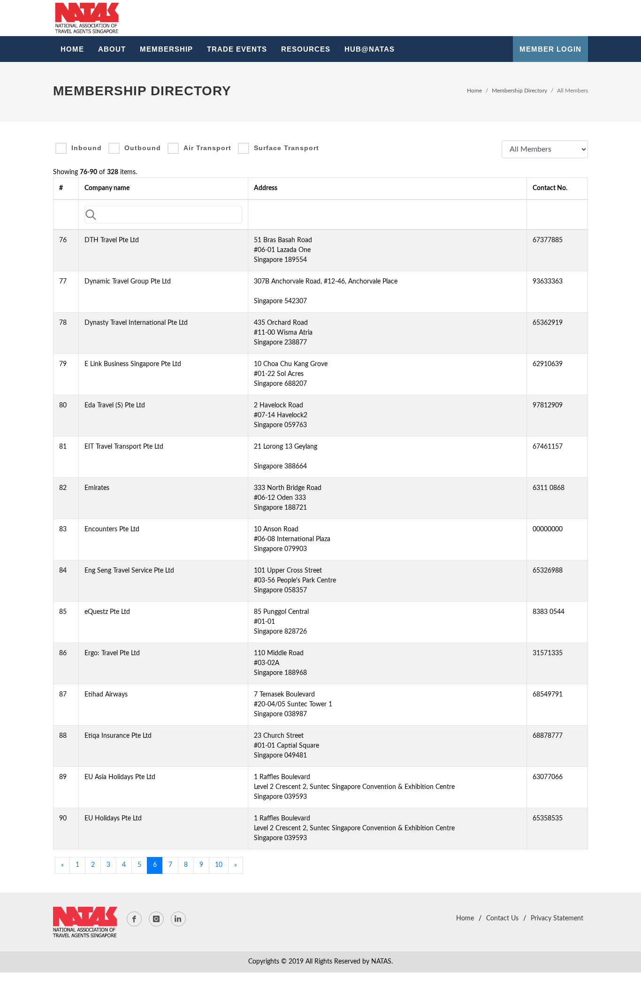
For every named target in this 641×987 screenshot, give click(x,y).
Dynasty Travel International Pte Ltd (136, 323)
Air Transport (207, 148)
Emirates (96, 488)
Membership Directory (519, 90)
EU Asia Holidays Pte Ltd (119, 777)
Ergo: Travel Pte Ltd (112, 653)
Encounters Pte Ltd (111, 529)
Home (474, 90)
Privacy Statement (557, 918)
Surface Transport (286, 148)
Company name (107, 188)
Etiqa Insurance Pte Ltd (118, 736)
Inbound (86, 148)
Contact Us (502, 918)
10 (218, 865)
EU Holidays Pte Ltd (113, 818)
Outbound (142, 148)
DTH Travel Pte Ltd (111, 240)
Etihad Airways (106, 694)
